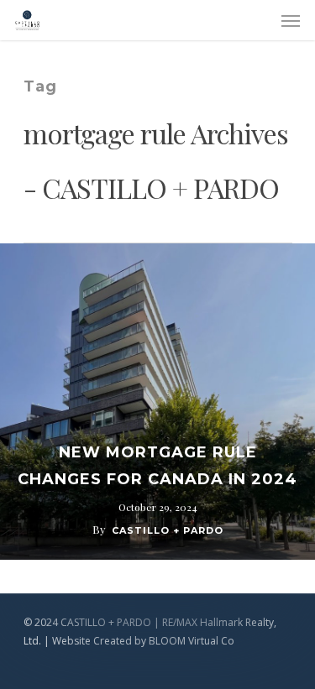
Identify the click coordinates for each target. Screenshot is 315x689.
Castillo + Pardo (167, 530)
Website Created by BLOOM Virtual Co (143, 641)
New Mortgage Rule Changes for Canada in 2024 (157, 465)
